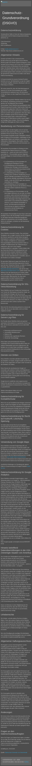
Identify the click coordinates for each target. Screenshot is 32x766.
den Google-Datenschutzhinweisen (16, 457)
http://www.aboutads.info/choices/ (10, 268)
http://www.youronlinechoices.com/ (10, 270)
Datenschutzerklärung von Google (10, 392)
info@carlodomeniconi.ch (11, 49)
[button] (2, 4)
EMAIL (27, 762)
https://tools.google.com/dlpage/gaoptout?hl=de (13, 486)
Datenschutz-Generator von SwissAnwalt (16, 752)
